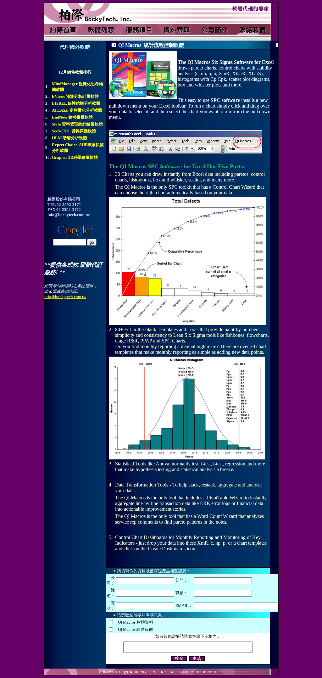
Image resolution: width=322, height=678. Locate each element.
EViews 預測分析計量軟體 (75, 96)
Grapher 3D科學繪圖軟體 (75, 157)
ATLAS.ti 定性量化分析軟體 (77, 110)
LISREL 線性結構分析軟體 (76, 103)
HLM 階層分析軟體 (69, 138)
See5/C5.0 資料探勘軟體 (74, 131)
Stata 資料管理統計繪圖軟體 (77, 124)
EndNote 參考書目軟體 (72, 117)
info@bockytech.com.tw (65, 296)
